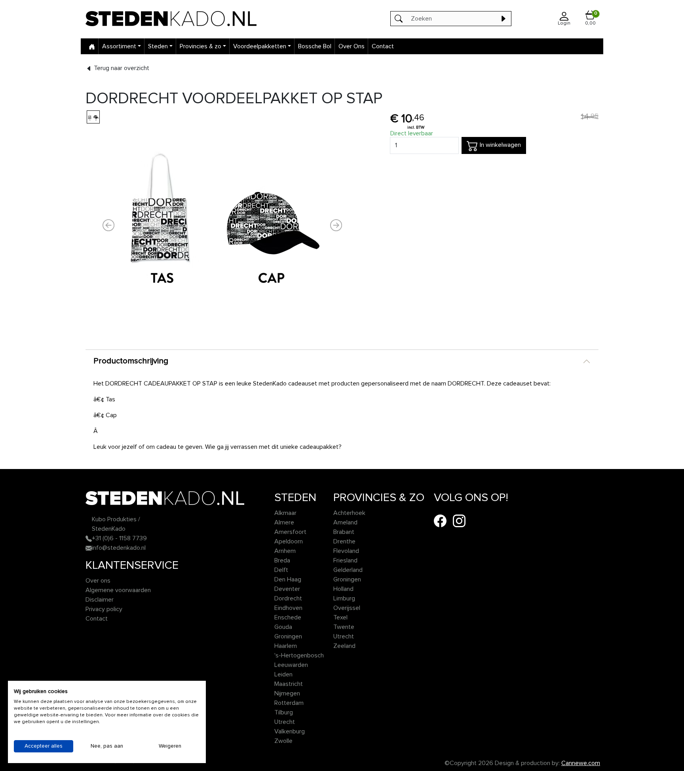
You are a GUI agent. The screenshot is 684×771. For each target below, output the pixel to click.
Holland (343, 589)
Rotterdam (289, 703)
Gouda (283, 627)
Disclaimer (100, 599)
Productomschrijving (130, 361)
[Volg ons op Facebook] (440, 520)
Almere (284, 522)
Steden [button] (158, 46)
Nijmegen (287, 693)
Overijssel (346, 608)
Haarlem (285, 646)
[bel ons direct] (89, 538)
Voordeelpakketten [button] (259, 46)
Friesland (345, 560)
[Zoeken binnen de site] (503, 18)
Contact (383, 46)
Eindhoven (288, 608)
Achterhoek (349, 513)
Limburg (344, 598)
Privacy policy (104, 609)
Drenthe (344, 541)
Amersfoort (290, 532)
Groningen (288, 636)
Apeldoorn (288, 541)
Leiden (283, 674)
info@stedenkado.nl (119, 548)
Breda (282, 560)
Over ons (98, 580)
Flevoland (346, 551)
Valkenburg (289, 731)
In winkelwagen (499, 145)
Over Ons (351, 46)
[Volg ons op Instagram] (459, 520)
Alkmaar (285, 513)
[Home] (92, 46)
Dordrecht (288, 598)
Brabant (343, 532)
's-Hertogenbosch (299, 655)
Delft (281, 570)
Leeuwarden (291, 665)
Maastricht (288, 684)
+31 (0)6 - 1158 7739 (119, 538)
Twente (343, 627)
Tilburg (283, 712)
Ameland (345, 522)
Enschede (287, 617)
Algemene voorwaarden (118, 590)
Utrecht (284, 722)
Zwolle (283, 741)
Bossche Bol (314, 46)
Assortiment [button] (119, 46)
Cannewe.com (580, 763)
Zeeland (344, 646)
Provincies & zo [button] (200, 46)
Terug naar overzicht (120, 68)
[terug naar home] (190, 18)
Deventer (287, 589)
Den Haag (287, 579)
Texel (340, 617)
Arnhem (285, 551)
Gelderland (348, 570)
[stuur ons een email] (89, 548)
